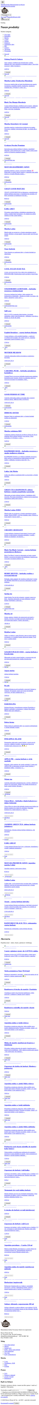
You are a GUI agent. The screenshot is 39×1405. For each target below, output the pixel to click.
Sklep (2, 4)
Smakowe (7, 43)
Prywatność (10, 1403)
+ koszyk (7, 72)
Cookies (16, 1403)
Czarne (6, 39)
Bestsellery (7, 4)
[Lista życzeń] (7, 17)
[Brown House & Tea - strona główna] (4, 13)
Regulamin (4, 1403)
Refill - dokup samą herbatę (12, 1349)
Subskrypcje (18, 4)
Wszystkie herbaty (9, 1345)
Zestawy (6, 47)
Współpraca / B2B (9, 1363)
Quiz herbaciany (9, 1351)
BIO (5, 46)
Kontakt (6, 1366)
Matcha (12, 4)
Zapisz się (31, 1390)
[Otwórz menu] (3, 2)
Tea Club (3, 17)
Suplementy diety (9, 44)
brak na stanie (9, 816)
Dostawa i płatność (9, 1375)
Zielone (6, 41)
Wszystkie (7, 34)
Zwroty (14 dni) (9, 1377)
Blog (5, 1365)
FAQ (5, 1373)
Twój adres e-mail (6, 1390)
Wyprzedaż (12, 6)
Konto (9, 17)
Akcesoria (7, 49)
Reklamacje (7, 1378)
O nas (6, 1361)
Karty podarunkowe (10, 1354)
